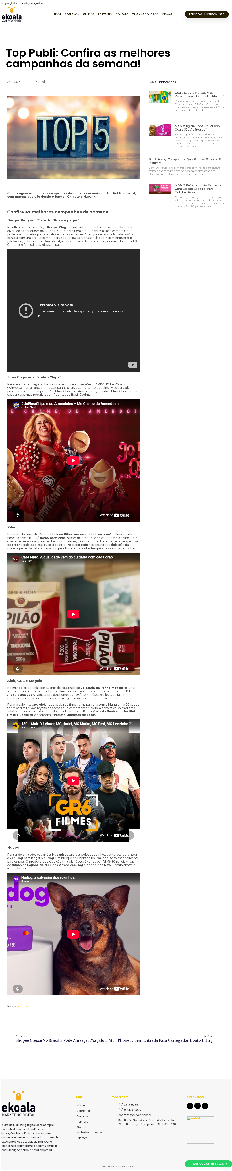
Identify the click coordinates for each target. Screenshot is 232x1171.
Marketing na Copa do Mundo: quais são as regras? (197, 127)
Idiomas (167, 14)
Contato (122, 14)
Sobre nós (72, 14)
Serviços (88, 14)
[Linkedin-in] (205, 1106)
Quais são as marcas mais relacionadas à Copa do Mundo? (199, 94)
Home (57, 14)
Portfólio (105, 14)
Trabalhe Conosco (145, 14)
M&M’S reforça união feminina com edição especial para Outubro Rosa (198, 189)
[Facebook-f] (190, 1106)
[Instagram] (197, 1106)
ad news (23, 1006)
